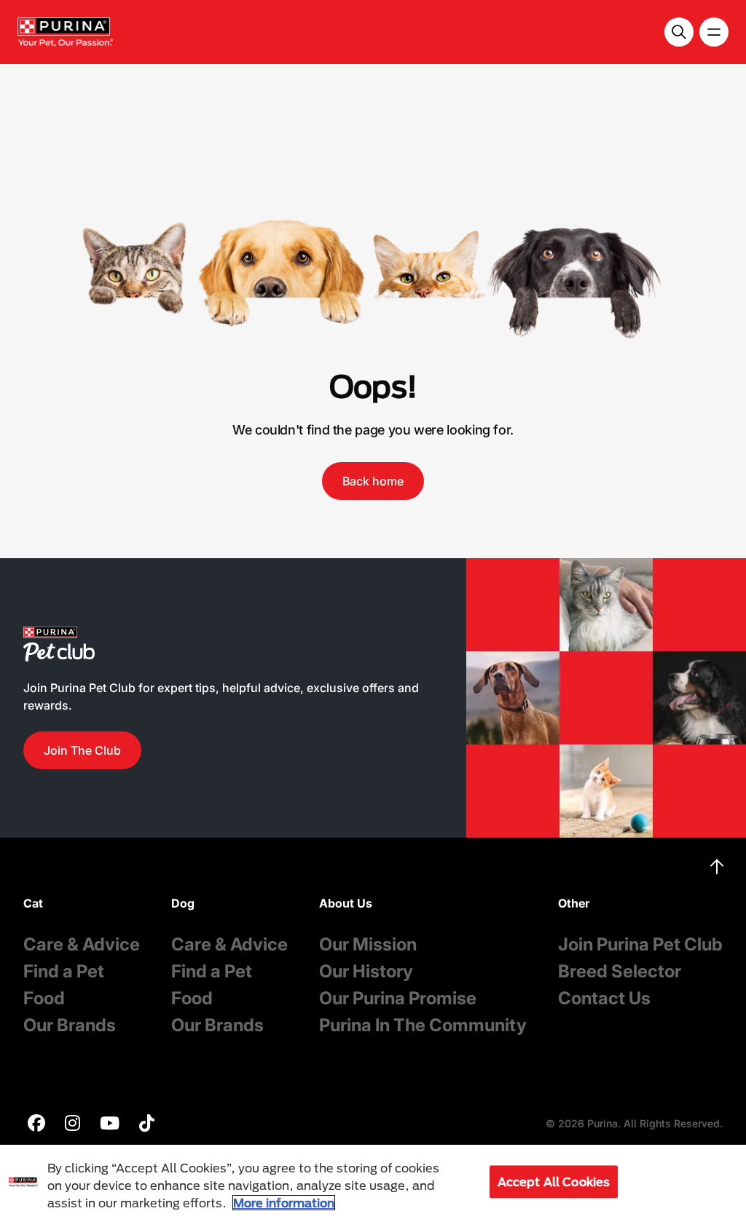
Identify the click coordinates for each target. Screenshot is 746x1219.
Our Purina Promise (397, 998)
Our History (366, 971)
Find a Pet (63, 971)
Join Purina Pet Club (640, 944)
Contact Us (604, 998)
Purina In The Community (423, 1025)
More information (283, 1203)
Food (44, 998)
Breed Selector (619, 971)
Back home (373, 481)
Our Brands (69, 1025)
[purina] (36, 1125)
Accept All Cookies (554, 1181)
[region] (373, 1182)
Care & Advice (81, 944)
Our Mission (368, 944)
